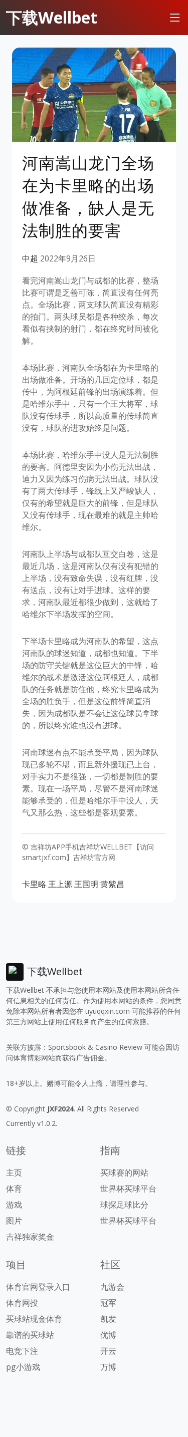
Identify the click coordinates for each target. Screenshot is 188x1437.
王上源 (60, 884)
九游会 (112, 1286)
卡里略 (34, 884)
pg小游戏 (23, 1366)
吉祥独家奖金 (30, 1236)
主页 (14, 1172)
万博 (108, 1366)
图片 (14, 1220)
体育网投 (22, 1302)
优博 (108, 1334)
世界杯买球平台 (128, 1188)
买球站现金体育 (34, 1318)
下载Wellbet (51, 17)
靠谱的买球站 (30, 1334)
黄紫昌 (112, 884)
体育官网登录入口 (38, 1286)
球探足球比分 (124, 1204)
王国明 (86, 884)
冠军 (108, 1302)
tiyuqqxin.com (107, 1011)
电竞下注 (22, 1350)
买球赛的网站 (124, 1172)
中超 (30, 258)
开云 (108, 1350)
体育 (14, 1188)
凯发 (108, 1318)
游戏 (14, 1204)
